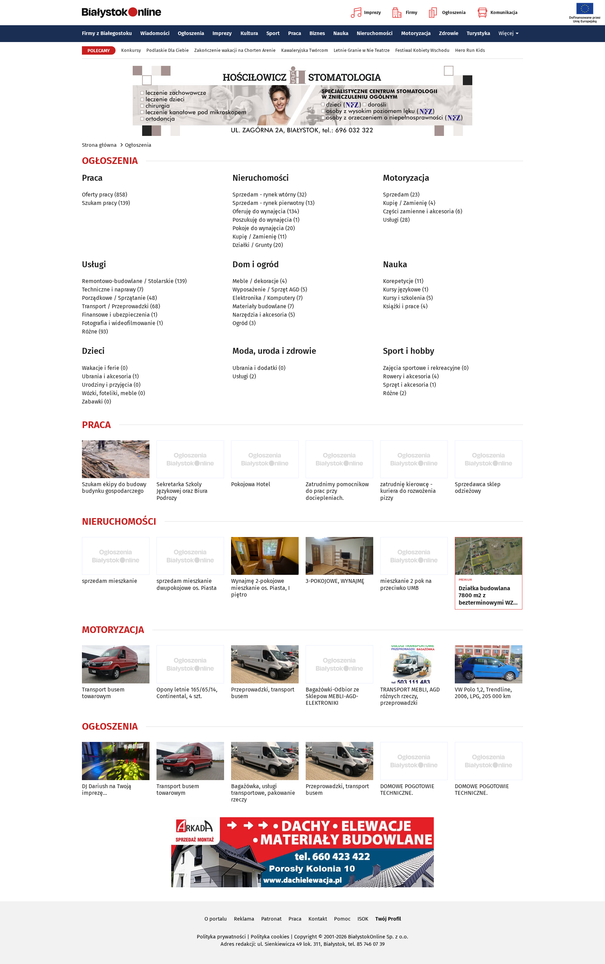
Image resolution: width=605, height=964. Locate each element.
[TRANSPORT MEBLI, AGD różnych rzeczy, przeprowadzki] (414, 664)
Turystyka (478, 33)
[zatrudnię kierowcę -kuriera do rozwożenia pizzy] (414, 459)
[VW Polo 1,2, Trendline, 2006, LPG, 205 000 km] (488, 664)
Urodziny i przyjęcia (107, 384)
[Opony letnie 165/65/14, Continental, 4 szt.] (190, 664)
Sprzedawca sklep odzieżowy (478, 487)
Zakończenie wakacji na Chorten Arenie (235, 50)
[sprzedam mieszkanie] (115, 556)
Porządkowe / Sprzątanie (114, 298)
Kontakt (317, 919)
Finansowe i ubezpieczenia (116, 314)
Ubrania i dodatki (254, 368)
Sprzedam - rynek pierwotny (268, 203)
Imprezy (372, 12)
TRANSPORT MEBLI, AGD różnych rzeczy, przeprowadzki (410, 696)
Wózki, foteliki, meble (109, 393)
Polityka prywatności (221, 937)
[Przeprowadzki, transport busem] (265, 664)
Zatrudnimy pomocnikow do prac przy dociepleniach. (337, 491)
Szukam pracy (99, 203)
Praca (294, 33)
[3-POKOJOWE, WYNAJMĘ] (339, 556)
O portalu (215, 919)
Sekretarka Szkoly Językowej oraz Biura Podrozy (182, 491)
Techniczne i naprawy (109, 289)
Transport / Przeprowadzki (115, 306)
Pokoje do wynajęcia (258, 228)
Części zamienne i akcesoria (418, 211)
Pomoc (342, 919)
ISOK (362, 919)
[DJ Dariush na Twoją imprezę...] (115, 761)
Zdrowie (448, 33)
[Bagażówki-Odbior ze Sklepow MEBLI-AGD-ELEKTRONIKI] (339, 664)
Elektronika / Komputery (263, 298)
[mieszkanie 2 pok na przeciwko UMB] (414, 556)
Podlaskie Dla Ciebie (167, 50)
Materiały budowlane (259, 306)
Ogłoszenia (454, 12)
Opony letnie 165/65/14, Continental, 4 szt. (187, 693)
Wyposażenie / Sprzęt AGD (265, 289)
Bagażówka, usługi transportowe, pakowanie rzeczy (263, 793)
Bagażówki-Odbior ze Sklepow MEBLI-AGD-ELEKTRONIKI (332, 696)
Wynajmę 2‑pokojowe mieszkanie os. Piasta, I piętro (260, 588)
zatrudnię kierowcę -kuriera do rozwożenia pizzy (408, 491)
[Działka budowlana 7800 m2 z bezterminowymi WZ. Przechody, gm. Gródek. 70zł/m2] (488, 556)
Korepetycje (398, 281)
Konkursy (131, 50)
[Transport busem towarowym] (115, 664)
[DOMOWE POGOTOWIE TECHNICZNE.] (414, 761)
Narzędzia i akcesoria (259, 314)
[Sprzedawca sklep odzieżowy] (488, 459)
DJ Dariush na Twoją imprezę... (106, 789)
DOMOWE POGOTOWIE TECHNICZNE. (407, 789)
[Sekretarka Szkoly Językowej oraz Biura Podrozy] (190, 459)
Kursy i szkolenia (404, 298)
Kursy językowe (402, 289)
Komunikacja (504, 12)
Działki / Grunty (252, 245)
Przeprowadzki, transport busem (262, 693)
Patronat (271, 919)
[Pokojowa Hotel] (265, 459)
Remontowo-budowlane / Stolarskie (128, 281)
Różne (89, 331)
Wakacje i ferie (100, 368)
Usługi (391, 219)
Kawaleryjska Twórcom (304, 50)
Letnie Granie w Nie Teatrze (362, 50)
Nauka (340, 33)
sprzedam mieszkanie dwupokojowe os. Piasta (187, 584)
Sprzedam (396, 194)
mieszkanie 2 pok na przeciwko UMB (406, 584)
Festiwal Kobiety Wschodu (422, 50)
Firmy (411, 12)
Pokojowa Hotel (250, 484)
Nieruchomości (374, 33)
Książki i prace (401, 306)
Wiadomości (154, 33)
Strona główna (99, 145)
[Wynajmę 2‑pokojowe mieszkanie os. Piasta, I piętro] (265, 556)
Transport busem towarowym (103, 693)
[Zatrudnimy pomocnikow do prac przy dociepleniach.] (339, 459)
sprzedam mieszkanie (109, 581)
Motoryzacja (416, 33)
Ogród (240, 323)
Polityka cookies (270, 937)
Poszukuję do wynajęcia (262, 219)
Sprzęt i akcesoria (406, 384)
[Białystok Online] (121, 12)
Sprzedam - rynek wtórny (264, 194)
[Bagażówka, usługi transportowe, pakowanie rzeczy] (265, 761)
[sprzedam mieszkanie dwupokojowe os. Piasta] (190, 556)
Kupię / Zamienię (254, 236)
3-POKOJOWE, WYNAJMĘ (335, 581)
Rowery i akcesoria (407, 376)
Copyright (305, 937)
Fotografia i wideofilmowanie (118, 323)
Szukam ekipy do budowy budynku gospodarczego (114, 487)
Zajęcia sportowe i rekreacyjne (421, 368)
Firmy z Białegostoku (107, 33)
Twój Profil (388, 919)
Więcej (506, 33)
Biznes (317, 33)
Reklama (244, 919)
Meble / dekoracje (255, 281)
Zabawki (92, 401)
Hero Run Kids (470, 50)
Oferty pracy (97, 194)
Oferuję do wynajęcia (259, 211)
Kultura (249, 33)
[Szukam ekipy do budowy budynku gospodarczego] (115, 459)
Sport (273, 33)
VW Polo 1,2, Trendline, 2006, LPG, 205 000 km (483, 693)
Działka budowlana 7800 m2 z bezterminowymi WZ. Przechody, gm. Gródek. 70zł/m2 (487, 595)
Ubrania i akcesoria (106, 376)
